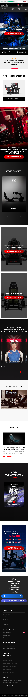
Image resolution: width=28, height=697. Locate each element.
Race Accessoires (7, 622)
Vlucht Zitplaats (7, 635)
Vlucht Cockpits (7, 632)
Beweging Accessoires (9, 648)
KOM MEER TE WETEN (14, 360)
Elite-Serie (6, 624)
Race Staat (5, 617)
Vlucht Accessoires (8, 638)
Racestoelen (6, 619)
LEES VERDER (7, 456)
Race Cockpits (6, 614)
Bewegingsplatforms (8, 646)
